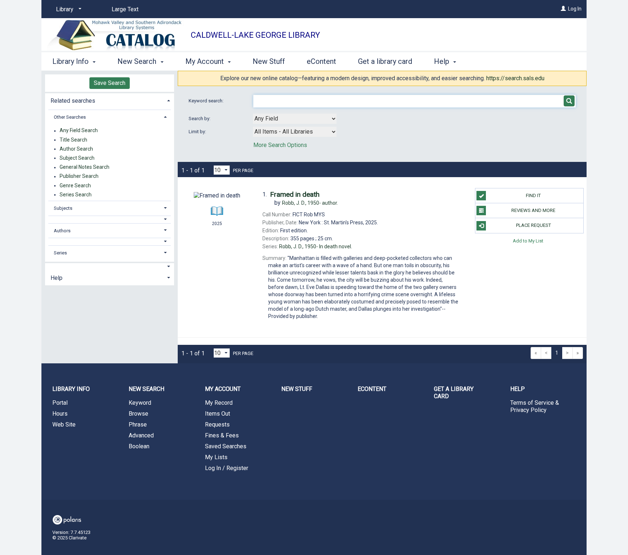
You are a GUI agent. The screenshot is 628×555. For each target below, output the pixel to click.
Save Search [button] (109, 82)
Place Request (533, 225)
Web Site (64, 424)
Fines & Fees (222, 435)
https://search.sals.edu (515, 78)
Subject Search (77, 158)
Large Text (125, 9)
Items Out (217, 413)
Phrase (138, 424)
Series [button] (60, 253)
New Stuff (269, 61)
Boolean (139, 446)
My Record (219, 402)
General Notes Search (84, 167)
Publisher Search (79, 176)
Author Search (76, 149)
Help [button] (442, 61)
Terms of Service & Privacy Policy (534, 406)
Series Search (76, 194)
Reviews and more (533, 210)
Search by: (200, 118)
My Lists (216, 457)
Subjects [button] (63, 208)
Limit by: (198, 131)
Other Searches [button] (70, 117)
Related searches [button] (73, 100)
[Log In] (563, 9)
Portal (60, 402)
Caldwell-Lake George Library (255, 35)
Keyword (140, 402)
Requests (217, 424)
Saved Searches (225, 446)
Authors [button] (62, 230)
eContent (321, 61)
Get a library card (385, 61)
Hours (60, 413)
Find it (533, 195)
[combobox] (295, 119)
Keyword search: (207, 100)
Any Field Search (79, 131)
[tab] (109, 100)
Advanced (141, 435)
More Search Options (280, 145)
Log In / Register (226, 468)
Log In (574, 9)
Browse (138, 413)
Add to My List (528, 241)
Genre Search (75, 185)
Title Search (73, 140)
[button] (109, 219)
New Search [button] (137, 61)
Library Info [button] (71, 61)
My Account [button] (205, 61)
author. (310, 203)
